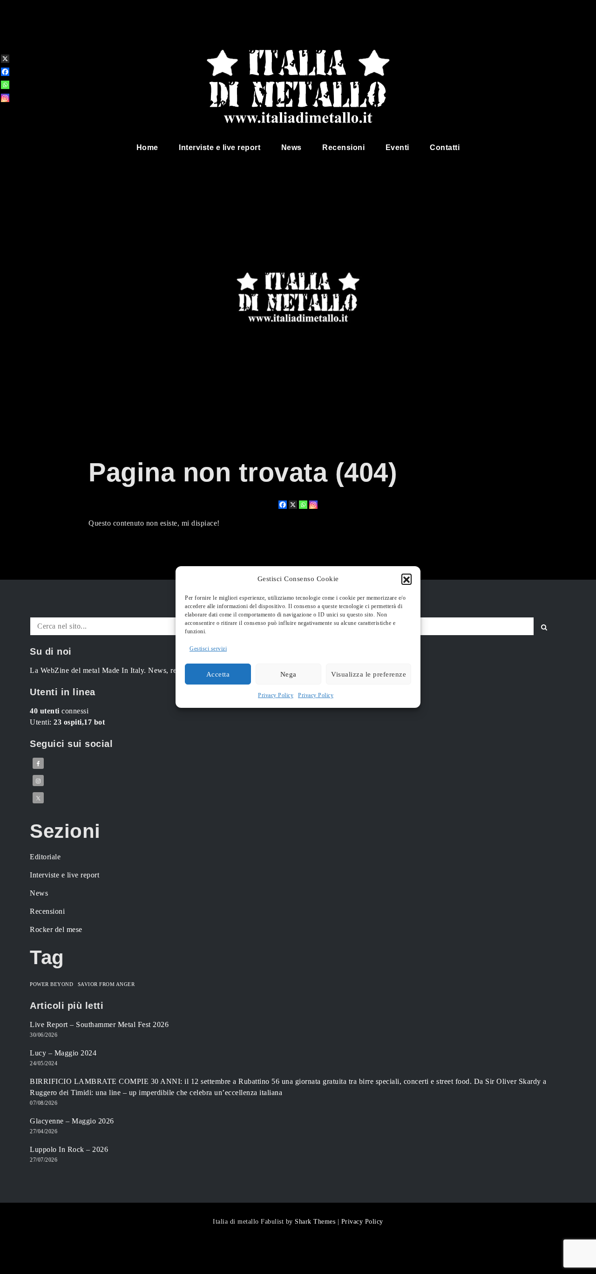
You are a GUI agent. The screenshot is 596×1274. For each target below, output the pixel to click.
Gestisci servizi (208, 648)
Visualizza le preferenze (368, 674)
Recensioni (343, 147)
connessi (59, 711)
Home (147, 147)
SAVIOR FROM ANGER (106, 984)
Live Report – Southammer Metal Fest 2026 (99, 1024)
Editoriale (45, 857)
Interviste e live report (219, 147)
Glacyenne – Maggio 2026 (72, 1121)
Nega (288, 674)
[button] (406, 578)
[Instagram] (313, 504)
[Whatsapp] (303, 504)
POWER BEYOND (51, 984)
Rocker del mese (56, 929)
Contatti (445, 147)
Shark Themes (316, 1221)
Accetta (218, 674)
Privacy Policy (275, 695)
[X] (293, 504)
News (291, 147)
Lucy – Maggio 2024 (63, 1053)
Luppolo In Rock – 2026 (69, 1149)
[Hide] (3, 112)
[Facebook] (282, 504)
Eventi (397, 147)
